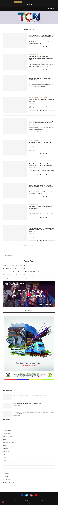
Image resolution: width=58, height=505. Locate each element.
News (41, 33)
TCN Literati (7, 460)
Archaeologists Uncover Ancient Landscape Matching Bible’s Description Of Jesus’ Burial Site (22, 271)
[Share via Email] (46, 46)
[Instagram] (29, 4)
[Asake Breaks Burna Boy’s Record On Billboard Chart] (15, 212)
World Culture (7, 479)
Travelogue (6, 473)
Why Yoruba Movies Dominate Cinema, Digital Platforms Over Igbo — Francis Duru (20, 274)
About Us (17, 500)
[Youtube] (31, 4)
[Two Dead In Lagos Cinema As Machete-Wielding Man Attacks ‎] (7, 397)
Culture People (7, 433)
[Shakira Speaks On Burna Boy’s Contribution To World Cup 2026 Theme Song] (15, 62)
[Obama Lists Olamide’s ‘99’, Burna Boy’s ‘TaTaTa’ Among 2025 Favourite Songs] (15, 126)
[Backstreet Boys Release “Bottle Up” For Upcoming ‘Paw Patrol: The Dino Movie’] (15, 40)
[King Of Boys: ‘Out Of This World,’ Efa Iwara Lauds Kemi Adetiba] (15, 147)
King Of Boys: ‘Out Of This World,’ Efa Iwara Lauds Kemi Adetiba (40, 143)
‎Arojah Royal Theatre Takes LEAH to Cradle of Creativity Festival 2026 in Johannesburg (21, 278)
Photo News (6, 451)
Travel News (6, 467)
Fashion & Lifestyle (8, 436)
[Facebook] (22, 495)
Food (5, 439)
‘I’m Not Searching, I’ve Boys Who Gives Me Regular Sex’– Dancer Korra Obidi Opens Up (41, 229)
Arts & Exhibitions (8, 424)
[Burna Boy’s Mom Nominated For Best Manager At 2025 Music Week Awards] (15, 169)
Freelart (40, 503)
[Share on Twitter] (40, 46)
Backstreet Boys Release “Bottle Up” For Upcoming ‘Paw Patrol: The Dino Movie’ (41, 36)
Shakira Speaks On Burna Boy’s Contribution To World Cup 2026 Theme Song (41, 58)
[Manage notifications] (3, 502)
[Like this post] (37, 46)
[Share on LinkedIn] (43, 46)
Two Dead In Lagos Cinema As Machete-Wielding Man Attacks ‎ (16, 265)
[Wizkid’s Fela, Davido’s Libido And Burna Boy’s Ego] (15, 105)
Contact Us (41, 500)
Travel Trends (7, 470)
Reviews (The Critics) (8, 454)
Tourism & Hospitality (8, 464)
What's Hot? (6, 476)
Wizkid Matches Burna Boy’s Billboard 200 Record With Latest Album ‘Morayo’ (41, 186)
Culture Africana (7, 430)
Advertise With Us (24, 500)
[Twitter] (27, 4)
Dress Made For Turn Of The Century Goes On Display (14, 268)
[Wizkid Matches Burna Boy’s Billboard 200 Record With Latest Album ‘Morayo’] (15, 190)
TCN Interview (7, 457)
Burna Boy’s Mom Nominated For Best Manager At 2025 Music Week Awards (40, 164)
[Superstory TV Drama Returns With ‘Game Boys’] (15, 83)
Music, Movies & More (33, 33)
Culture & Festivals (8, 427)
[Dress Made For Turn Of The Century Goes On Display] (7, 405)
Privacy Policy (33, 500)
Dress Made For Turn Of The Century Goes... (34, 2)
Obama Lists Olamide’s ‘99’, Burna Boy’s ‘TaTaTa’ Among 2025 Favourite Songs (41, 121)
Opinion (45, 97)
